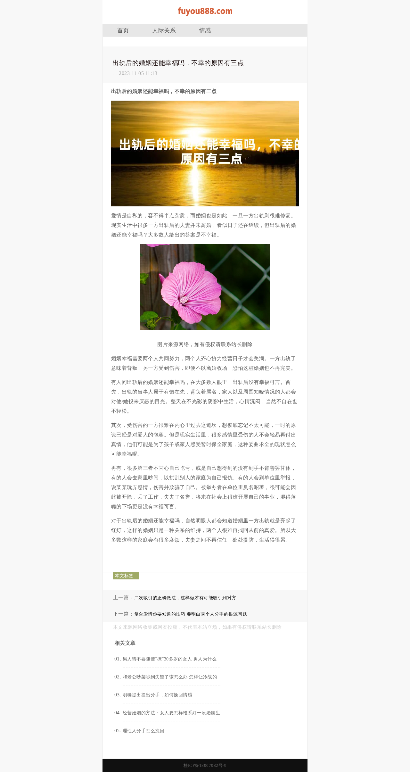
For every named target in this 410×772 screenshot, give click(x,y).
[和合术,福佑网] (205, 18)
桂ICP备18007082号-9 (205, 765)
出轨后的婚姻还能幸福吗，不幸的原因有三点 (178, 62)
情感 (205, 30)
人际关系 (164, 30)
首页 (123, 30)
